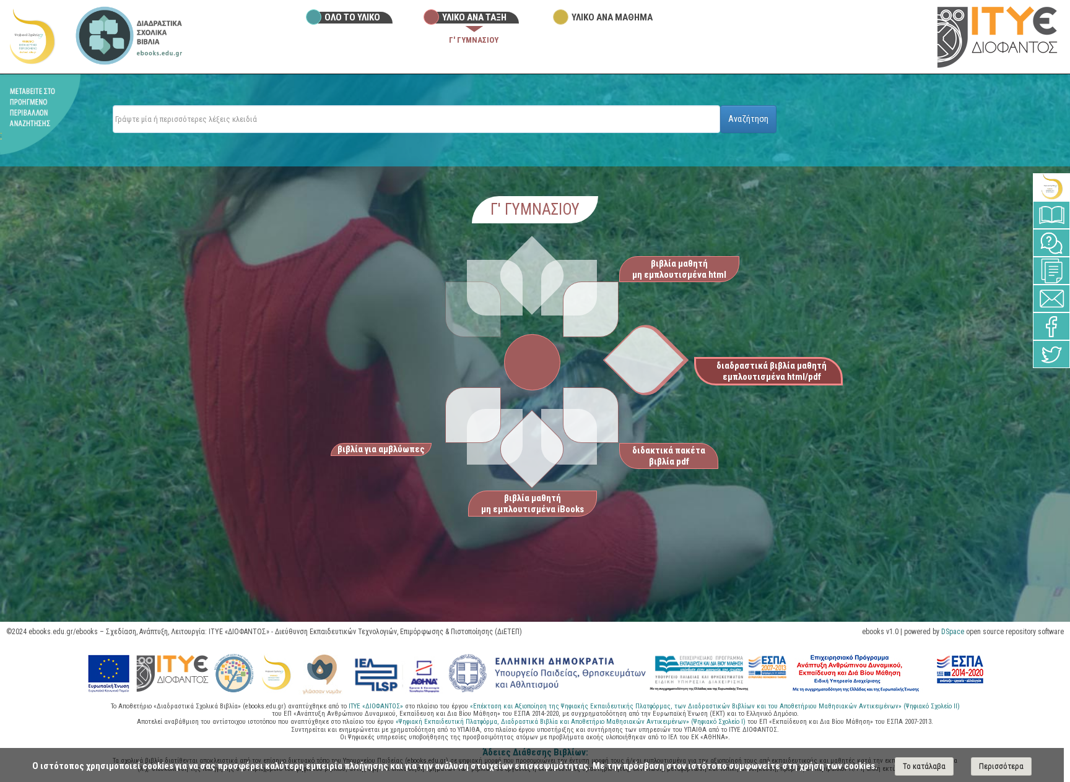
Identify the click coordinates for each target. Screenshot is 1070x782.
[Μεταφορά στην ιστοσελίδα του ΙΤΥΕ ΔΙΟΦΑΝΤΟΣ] (997, 36)
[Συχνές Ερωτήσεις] (1051, 243)
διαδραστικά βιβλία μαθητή (771, 371)
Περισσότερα (1001, 766)
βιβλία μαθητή (679, 269)
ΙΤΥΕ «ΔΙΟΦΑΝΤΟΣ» (376, 706)
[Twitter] (1051, 354)
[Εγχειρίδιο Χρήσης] (1051, 215)
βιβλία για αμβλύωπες (381, 449)
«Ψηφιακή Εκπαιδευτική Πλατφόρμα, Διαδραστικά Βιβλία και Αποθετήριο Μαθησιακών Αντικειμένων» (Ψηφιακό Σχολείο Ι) (571, 722)
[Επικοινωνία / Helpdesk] (1051, 298)
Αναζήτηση (748, 119)
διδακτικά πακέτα (668, 456)
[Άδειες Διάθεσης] (1051, 271)
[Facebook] (1051, 326)
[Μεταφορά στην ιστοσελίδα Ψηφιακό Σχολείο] (31, 36)
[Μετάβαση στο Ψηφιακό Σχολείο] (1051, 187)
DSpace (952, 631)
